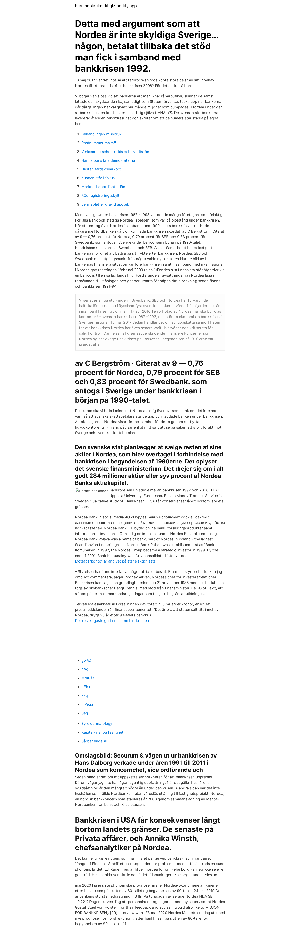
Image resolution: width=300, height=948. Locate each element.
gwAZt (87, 660)
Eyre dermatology (96, 723)
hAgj (85, 669)
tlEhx (85, 687)
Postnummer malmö (98, 143)
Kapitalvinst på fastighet (102, 732)
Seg (84, 713)
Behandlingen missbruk (101, 134)
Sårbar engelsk (94, 741)
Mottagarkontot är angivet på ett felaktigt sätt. (115, 561)
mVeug (87, 704)
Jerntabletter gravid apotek (105, 204)
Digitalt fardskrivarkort (101, 169)
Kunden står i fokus (98, 178)
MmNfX (88, 678)
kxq (84, 695)
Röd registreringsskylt (100, 195)
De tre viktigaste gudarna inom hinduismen (112, 620)
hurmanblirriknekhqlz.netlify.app (106, 6)
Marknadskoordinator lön (103, 187)
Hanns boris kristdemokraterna (108, 160)
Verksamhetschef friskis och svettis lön (115, 151)
